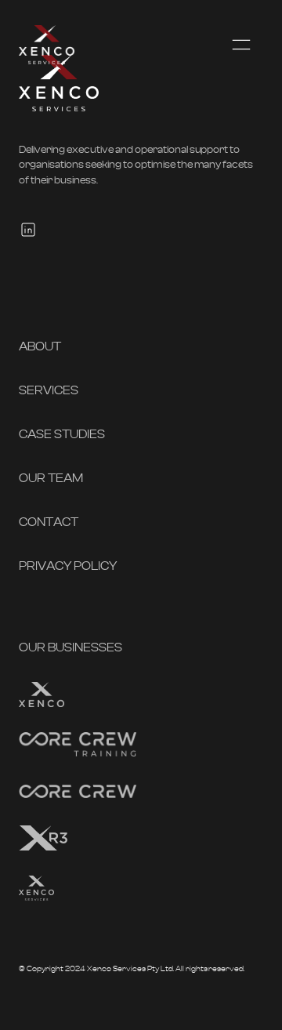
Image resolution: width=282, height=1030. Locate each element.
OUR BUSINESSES (70, 647)
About (40, 346)
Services (48, 390)
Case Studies (62, 434)
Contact (48, 522)
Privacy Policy (68, 566)
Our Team (51, 478)
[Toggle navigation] (241, 44)
